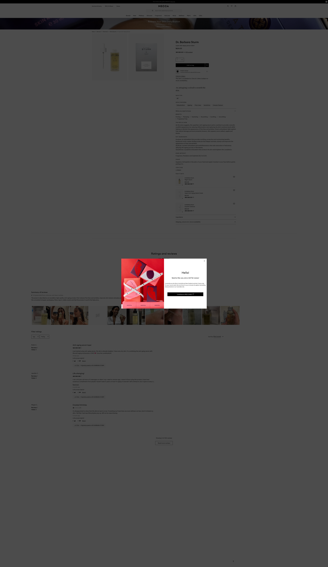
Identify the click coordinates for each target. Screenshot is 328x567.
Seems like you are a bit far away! (185, 278)
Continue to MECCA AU (184, 294)
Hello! (185, 272)
